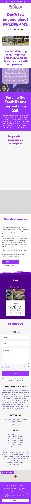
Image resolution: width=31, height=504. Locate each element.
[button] (15, 182)
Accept (15, 500)
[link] (15, 7)
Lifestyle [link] (19, 287)
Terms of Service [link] (16, 380)
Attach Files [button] (6, 367)
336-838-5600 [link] (15, 425)
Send (15, 373)
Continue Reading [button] (15, 313)
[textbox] (15, 337)
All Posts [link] (12, 287)
